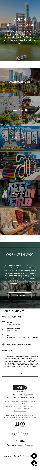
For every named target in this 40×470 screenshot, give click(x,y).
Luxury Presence (25, 445)
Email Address (8, 350)
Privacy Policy (31, 366)
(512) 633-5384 (12, 331)
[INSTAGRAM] (25, 434)
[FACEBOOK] (20, 434)
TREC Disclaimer (20, 411)
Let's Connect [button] (20, 295)
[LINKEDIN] (14, 434)
